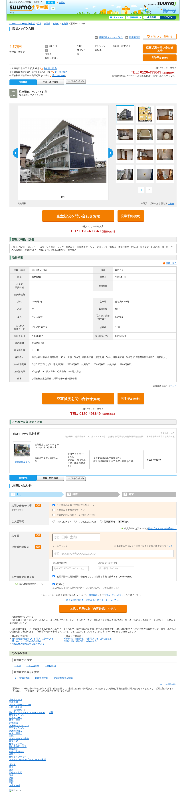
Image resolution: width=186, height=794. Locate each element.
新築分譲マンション (19, 725)
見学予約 (159, 57)
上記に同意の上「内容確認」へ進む (93, 608)
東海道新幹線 (41, 678)
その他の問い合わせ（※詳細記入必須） (76, 515)
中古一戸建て (15, 733)
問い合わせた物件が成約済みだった (29, 641)
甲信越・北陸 (15, 772)
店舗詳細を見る (22, 462)
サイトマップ (169, 9)
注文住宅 (13, 741)
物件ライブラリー (18, 757)
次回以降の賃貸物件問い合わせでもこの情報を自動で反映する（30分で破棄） (95, 576)
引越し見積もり (16, 751)
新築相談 (13, 749)
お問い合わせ (169, 12)
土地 (11, 736)
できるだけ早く (64, 522)
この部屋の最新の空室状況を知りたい (75, 505)
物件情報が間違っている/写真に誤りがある (33, 638)
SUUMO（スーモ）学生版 (22, 23)
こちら (171, 203)
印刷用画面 (134, 37)
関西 (11, 777)
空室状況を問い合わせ (159, 49)
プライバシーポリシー (115, 595)
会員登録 (151, 18)
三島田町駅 (50, 666)
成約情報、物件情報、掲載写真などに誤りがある (88, 638)
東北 (11, 767)
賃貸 (39, 23)
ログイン (168, 18)
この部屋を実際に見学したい (71, 510)
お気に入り (117, 17)
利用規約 (93, 595)
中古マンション (16, 728)
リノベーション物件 (19, 738)
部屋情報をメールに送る (111, 37)
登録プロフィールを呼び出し (162, 528)
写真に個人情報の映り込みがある (28, 643)
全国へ (62, 2)
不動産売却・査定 (18, 746)
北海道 (12, 764)
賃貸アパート (15, 717)
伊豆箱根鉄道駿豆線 (63, 678)
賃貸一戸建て (15, 720)
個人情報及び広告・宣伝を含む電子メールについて (91, 600)
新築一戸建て (15, 730)
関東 (11, 770)
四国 (11, 780)
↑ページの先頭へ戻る (168, 684)
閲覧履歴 (134, 17)
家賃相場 (13, 723)
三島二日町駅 (32, 666)
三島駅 (65, 23)
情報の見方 (171, 263)
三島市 (56, 23)
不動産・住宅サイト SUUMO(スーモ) (27, 712)
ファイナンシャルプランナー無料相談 (27, 759)
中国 (11, 783)
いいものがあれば (87, 522)
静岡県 (47, 23)
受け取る (60, 584)
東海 (11, 775)
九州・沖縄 (14, 785)
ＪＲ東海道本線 (22, 678)
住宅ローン (14, 754)
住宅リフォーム (16, 743)
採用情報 (18, 710)
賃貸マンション (16, 715)
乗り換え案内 (50, 68)
